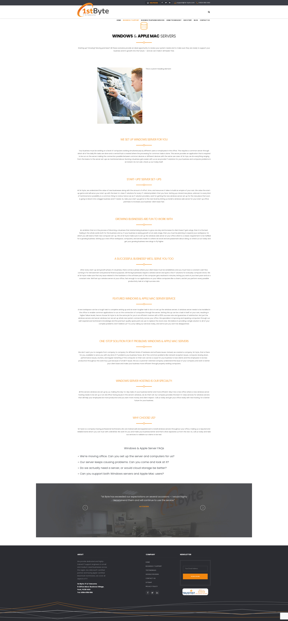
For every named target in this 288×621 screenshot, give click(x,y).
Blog (196, 20)
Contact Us (205, 20)
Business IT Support (131, 20)
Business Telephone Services (152, 20)
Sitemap (149, 582)
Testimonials (151, 570)
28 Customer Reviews (201, 593)
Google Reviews (152, 574)
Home (119, 20)
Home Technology (173, 20)
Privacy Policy (152, 586)
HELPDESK (154, 3)
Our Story (187, 20)
